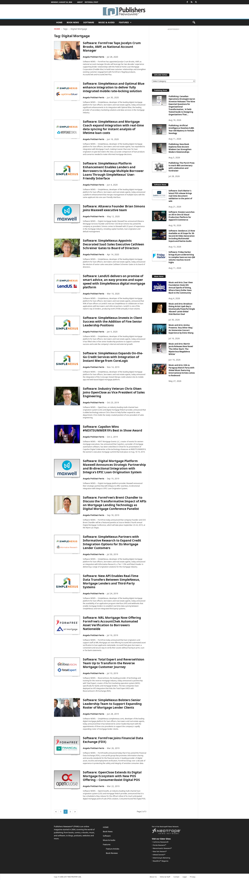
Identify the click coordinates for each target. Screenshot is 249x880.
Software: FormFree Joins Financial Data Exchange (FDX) (113, 740)
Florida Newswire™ (159, 845)
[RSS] (191, 2)
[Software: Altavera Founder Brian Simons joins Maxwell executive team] (67, 214)
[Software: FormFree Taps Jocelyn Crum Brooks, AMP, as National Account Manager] (67, 50)
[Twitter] (196, 2)
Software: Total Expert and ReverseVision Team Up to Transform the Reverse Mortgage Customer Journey (113, 663)
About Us (153, 877)
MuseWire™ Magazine (160, 861)
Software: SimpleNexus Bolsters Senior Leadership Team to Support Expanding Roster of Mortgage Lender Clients (112, 703)
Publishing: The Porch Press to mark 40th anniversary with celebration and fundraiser (181, 167)
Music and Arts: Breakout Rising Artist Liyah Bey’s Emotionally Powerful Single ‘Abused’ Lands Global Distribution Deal (182, 308)
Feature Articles (112, 848)
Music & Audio (106, 22)
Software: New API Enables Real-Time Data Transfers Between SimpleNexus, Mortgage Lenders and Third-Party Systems (111, 581)
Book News (73, 22)
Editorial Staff (91, 2)
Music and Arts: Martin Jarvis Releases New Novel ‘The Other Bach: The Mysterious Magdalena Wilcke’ (181, 348)
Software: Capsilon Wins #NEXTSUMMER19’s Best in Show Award (112, 428)
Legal (185, 877)
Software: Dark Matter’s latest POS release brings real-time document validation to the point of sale (180, 195)
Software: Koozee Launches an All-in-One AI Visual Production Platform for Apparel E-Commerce (181, 216)
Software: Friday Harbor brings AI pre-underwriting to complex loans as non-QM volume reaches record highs (182, 257)
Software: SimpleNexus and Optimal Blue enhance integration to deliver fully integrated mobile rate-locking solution (113, 87)
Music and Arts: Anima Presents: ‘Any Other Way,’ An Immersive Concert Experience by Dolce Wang (181, 329)
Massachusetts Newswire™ (162, 848)
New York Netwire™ (160, 851)
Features (124, 22)
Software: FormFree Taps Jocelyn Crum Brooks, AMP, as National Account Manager (112, 46)
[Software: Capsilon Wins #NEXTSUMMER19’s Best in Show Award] (67, 434)
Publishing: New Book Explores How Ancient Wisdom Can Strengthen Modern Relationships (180, 148)
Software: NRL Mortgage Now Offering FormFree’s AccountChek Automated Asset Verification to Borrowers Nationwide (112, 623)
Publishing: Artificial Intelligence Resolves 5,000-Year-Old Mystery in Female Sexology (181, 129)
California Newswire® (160, 842)
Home (57, 29)
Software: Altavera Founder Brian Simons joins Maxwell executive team (114, 208)
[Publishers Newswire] (124, 11)
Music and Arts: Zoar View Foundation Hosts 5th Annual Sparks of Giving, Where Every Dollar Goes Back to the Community (181, 287)
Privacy (192, 877)
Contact (176, 877)
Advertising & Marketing (161, 858)
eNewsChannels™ (159, 855)
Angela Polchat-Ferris (93, 56)
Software (88, 22)
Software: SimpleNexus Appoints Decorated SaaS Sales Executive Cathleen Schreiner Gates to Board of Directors (113, 244)
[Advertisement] (173, 50)
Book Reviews (112, 853)
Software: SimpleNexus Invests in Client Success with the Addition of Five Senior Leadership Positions (112, 321)
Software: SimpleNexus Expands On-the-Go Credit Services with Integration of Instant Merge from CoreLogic (113, 357)
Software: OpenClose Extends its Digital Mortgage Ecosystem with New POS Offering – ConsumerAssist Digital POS (112, 776)
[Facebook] (187, 2)
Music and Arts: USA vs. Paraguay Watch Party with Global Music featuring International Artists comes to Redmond (182, 370)
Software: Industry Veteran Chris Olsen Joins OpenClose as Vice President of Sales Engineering (114, 392)
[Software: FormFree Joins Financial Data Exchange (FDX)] (67, 746)
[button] (194, 22)
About (80, 2)
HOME (59, 22)
